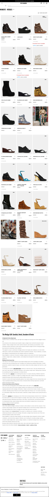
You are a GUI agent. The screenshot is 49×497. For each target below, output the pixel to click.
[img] (1, 438)
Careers (18, 441)
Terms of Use (15, 492)
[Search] (6, 5)
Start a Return (12, 444)
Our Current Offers (35, 439)
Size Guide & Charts (11, 449)
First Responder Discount (35, 458)
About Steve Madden (19, 439)
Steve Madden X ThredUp (20, 448)
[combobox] (26, 5)
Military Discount (35, 447)
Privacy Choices (34, 492)
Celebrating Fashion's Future (19, 451)
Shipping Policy (11, 446)
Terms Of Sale (28, 443)
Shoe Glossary (12, 454)
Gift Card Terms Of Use (27, 442)
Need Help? (11, 438)
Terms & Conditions (43, 474)
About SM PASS (43, 470)
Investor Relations (19, 444)
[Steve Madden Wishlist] (44, 3)
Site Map (27, 437)
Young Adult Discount (35, 455)
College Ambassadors (27, 448)
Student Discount (35, 450)
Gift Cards (35, 441)
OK (16, 494)
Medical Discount (35, 452)
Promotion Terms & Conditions (36, 462)
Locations (43, 438)
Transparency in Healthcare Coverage (20, 459)
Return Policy (12, 442)
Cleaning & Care (11, 452)
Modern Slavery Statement (19, 455)
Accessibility (19, 462)
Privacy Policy (28, 445)
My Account (11, 440)
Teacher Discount (35, 444)
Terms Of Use (27, 439)
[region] (24, 492)
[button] (2, 3)
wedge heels (12, 373)
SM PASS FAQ (44, 472)
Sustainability (20, 446)
